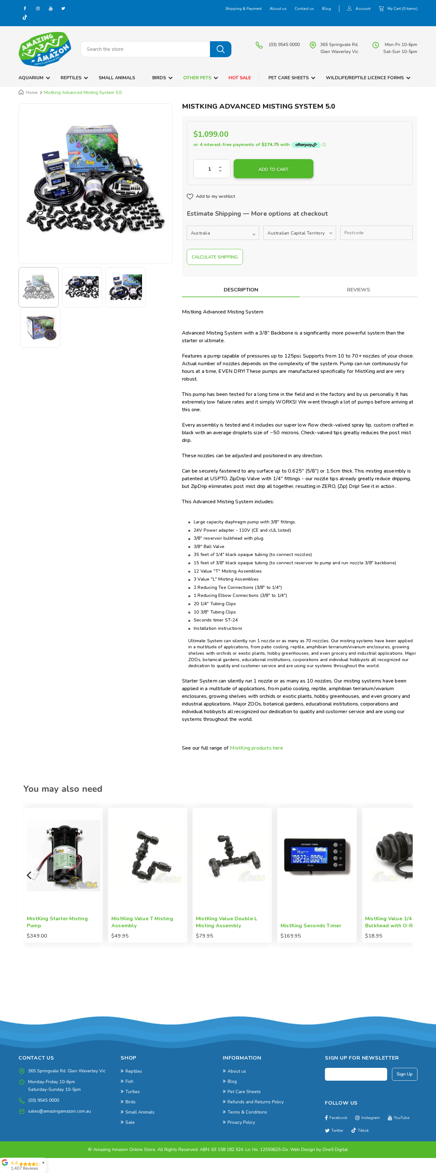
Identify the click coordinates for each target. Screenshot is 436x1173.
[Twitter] (63, 8)
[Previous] (29, 875)
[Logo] (45, 49)
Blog (326, 8)
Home (32, 92)
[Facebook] (25, 8)
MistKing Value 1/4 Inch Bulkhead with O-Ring (325, 922)
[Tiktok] (25, 18)
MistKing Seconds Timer (241, 925)
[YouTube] (50, 8)
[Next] (406, 875)
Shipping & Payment (243, 8)
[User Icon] (349, 9)
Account (363, 8)
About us (278, 8)
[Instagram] (37, 8)
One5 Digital (335, 1149)
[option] (95, 180)
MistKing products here (256, 748)
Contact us (304, 8)
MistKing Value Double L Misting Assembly (157, 922)
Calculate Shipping (215, 257)
